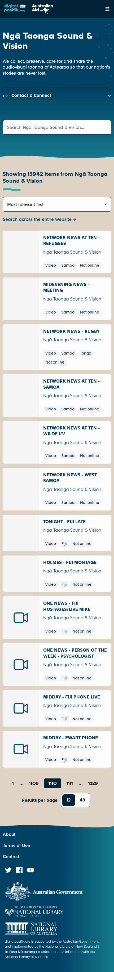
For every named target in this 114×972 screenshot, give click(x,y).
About (9, 834)
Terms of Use (16, 845)
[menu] (107, 9)
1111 (70, 783)
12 (69, 800)
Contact (11, 856)
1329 (93, 783)
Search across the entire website (38, 219)
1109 (34, 783)
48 (82, 800)
